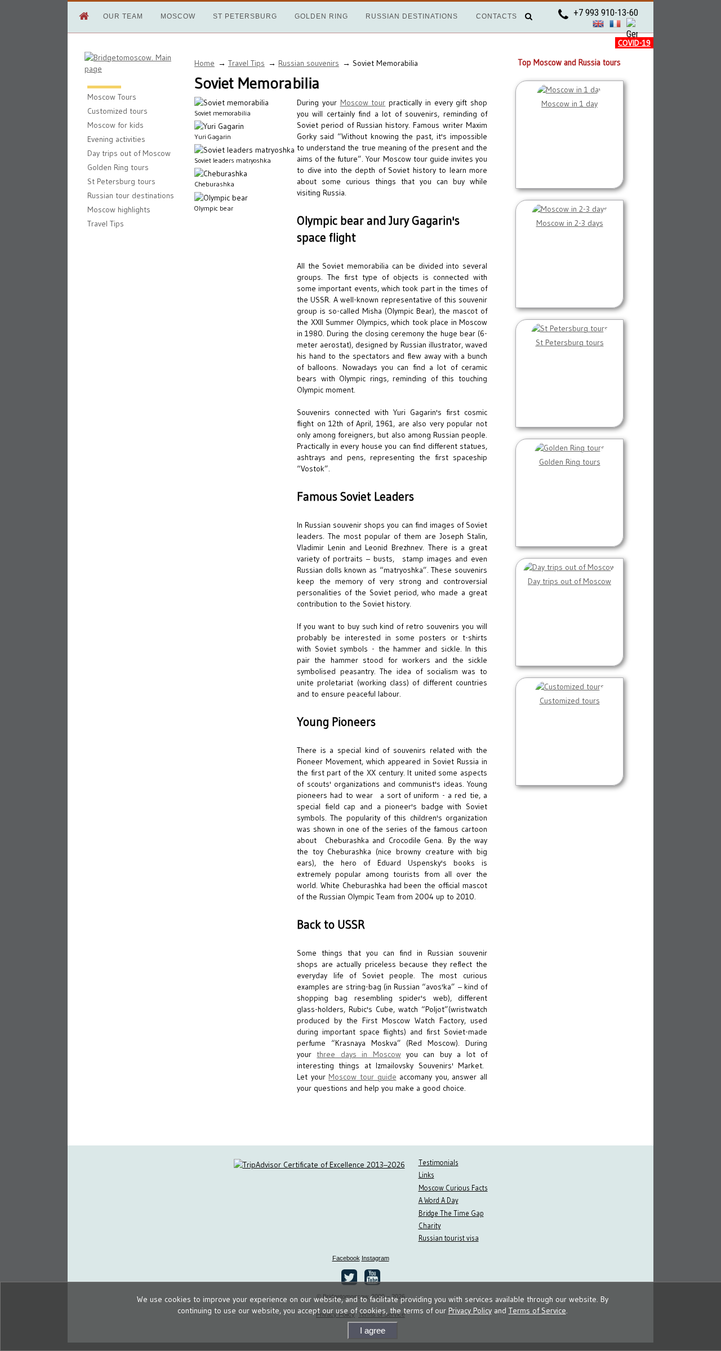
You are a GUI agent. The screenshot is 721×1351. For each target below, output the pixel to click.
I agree (372, 1330)
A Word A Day (439, 1200)
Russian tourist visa (449, 1238)
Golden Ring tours (118, 167)
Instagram (375, 1258)
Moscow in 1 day (569, 104)
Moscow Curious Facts (453, 1188)
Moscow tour (363, 102)
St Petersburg (245, 16)
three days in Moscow (358, 1054)
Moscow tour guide (362, 1077)
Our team (123, 16)
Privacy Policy (470, 1310)
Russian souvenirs (308, 63)
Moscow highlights (118, 209)
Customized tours (117, 111)
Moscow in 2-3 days (569, 223)
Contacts (496, 16)
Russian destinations (412, 16)
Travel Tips (105, 224)
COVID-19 (634, 43)
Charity (430, 1225)
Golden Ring (321, 16)
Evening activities (116, 139)
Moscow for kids (115, 125)
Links (426, 1175)
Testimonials (439, 1162)
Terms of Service (537, 1310)
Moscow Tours (111, 97)
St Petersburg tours (121, 181)
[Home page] (78, 14)
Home (204, 63)
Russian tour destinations (130, 195)
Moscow (178, 16)
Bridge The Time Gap (451, 1213)
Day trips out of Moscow (129, 153)
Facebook (346, 1258)
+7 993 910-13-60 (604, 12)
